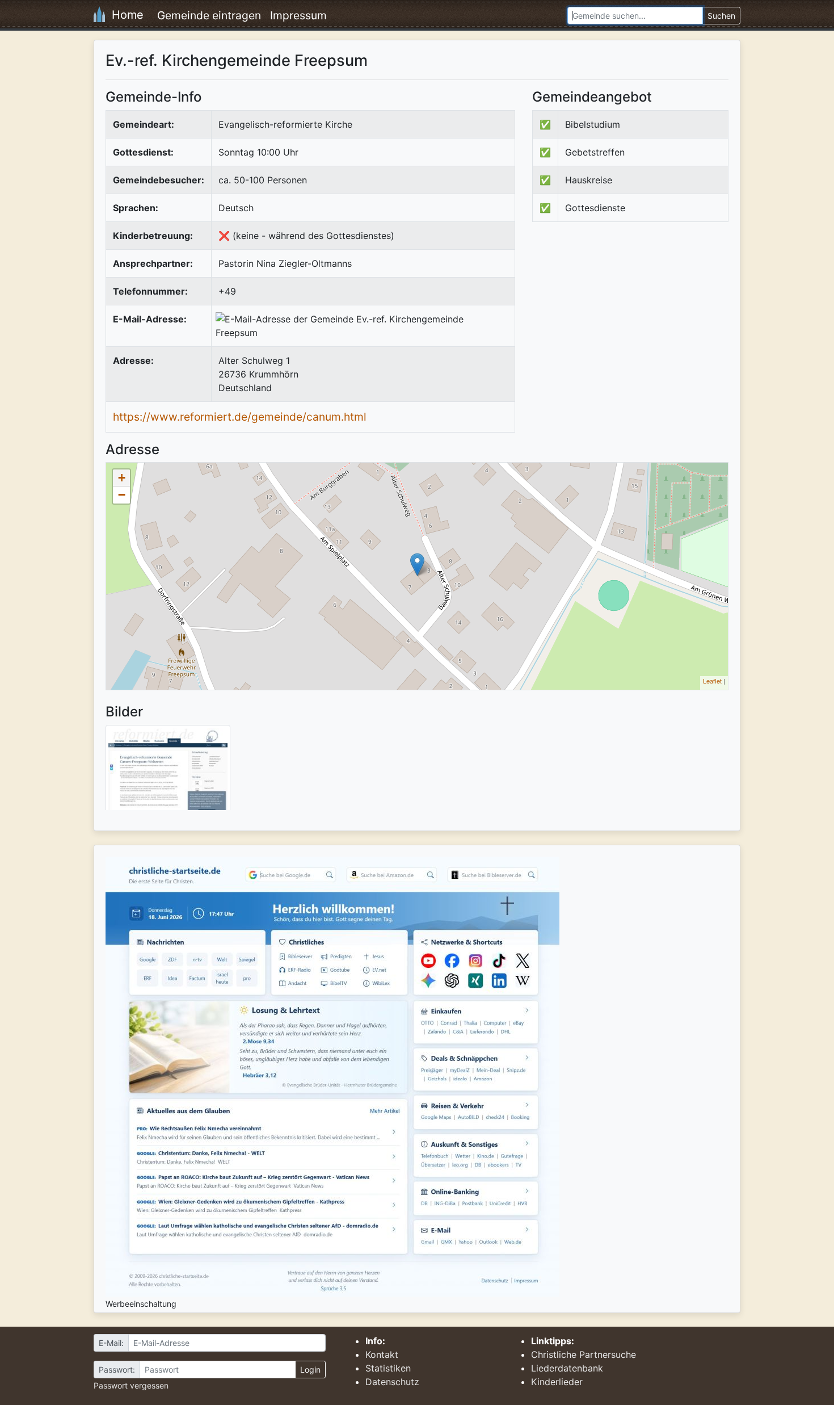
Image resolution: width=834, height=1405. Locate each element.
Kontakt (381, 1354)
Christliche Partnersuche (583, 1354)
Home (124, 15)
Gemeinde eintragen (209, 15)
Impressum (298, 15)
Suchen (721, 15)
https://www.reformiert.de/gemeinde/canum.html (240, 416)
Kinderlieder (557, 1381)
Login (310, 1369)
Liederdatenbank (567, 1368)
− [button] (121, 495)
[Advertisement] (627, 324)
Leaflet (712, 680)
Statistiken (388, 1368)
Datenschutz (392, 1381)
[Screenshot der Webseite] (168, 771)
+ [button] (121, 478)
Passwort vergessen (131, 1385)
